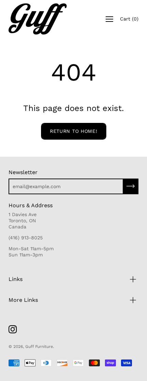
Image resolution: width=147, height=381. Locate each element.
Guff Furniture (39, 346)
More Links (23, 300)
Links (16, 279)
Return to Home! (73, 131)
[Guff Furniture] (38, 18)
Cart (129, 19)
